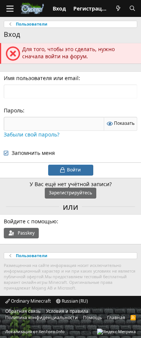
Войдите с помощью (30, 221)
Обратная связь (23, 311)
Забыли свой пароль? (31, 134)
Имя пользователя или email (41, 78)
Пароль (13, 110)
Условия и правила (67, 311)
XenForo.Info (52, 331)
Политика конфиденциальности (41, 317)
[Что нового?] (118, 8)
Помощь (92, 317)
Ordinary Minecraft (30, 301)
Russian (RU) (74, 301)
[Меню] (10, 9)
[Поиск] (132, 8)
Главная (116, 317)
